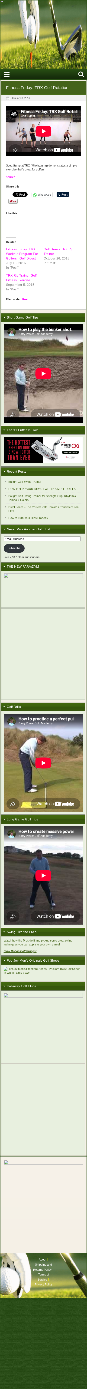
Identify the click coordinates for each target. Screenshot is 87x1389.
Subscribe (14, 548)
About (42, 1259)
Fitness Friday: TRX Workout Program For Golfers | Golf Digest (22, 253)
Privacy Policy (43, 1284)
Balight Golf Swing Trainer (24, 481)
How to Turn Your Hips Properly (28, 518)
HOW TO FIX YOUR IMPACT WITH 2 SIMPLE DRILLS (42, 489)
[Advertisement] (43, 654)
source (10, 177)
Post (25, 299)
